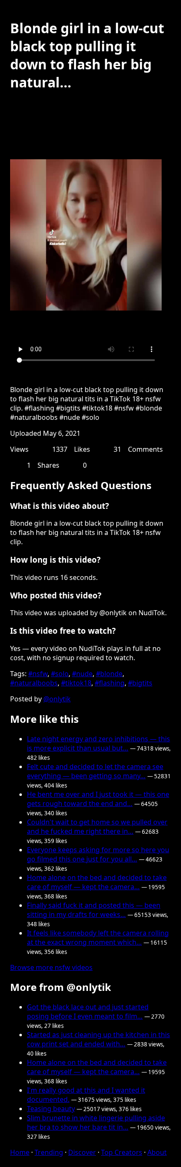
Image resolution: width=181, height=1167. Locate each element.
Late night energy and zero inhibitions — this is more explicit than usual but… (98, 743)
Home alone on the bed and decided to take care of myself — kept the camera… (97, 882)
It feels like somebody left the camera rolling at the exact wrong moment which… (98, 937)
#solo (60, 673)
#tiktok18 (76, 683)
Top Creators (121, 1152)
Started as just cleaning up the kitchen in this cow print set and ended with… (98, 1039)
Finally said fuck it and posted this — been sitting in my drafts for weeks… (93, 910)
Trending (49, 1152)
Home (19, 1152)
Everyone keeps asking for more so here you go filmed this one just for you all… (98, 854)
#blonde (109, 673)
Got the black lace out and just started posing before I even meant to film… (88, 1011)
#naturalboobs (34, 683)
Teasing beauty (51, 1108)
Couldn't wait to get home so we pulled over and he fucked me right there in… (97, 826)
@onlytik (57, 698)
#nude (82, 673)
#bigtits (140, 683)
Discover (82, 1152)
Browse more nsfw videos (51, 967)
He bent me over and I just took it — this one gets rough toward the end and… (98, 799)
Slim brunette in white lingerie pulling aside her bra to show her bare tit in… (96, 1122)
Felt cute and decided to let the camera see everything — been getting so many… (95, 771)
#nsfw (38, 673)
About (157, 1152)
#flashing (110, 683)
